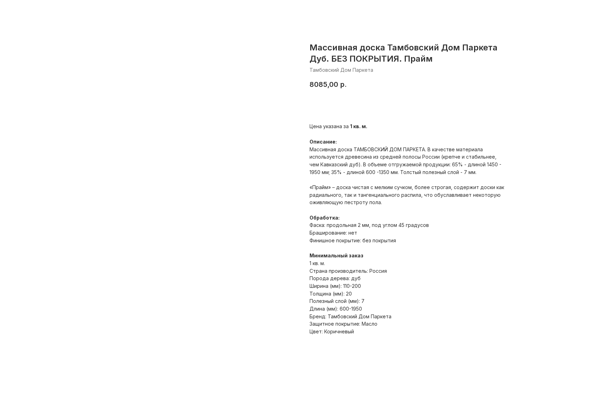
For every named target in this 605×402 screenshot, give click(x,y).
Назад (20, 11)
